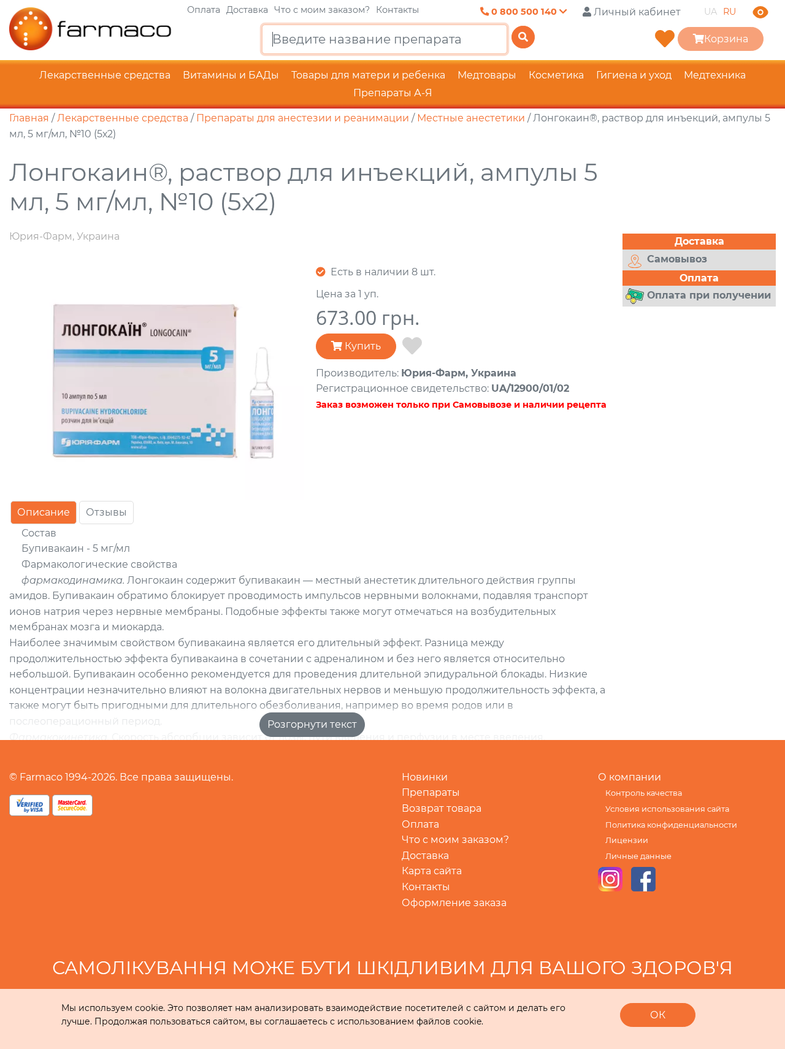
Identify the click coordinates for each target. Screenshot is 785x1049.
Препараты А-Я (392, 93)
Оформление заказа (454, 903)
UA (710, 11)
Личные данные (638, 856)
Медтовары (487, 75)
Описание (43, 512)
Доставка (247, 9)
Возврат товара (441, 808)
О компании (629, 777)
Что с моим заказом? (322, 9)
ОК (657, 1015)
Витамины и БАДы (231, 75)
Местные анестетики (471, 118)
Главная (29, 118)
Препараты (431, 792)
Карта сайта (432, 871)
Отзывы (106, 512)
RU (729, 11)
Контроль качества (643, 793)
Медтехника (715, 75)
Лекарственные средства (104, 75)
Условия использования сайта (667, 809)
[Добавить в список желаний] (412, 346)
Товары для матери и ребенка (368, 75)
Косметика (556, 75)
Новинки (425, 777)
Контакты (397, 9)
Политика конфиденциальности (671, 825)
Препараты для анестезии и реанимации (302, 118)
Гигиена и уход (634, 75)
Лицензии (626, 840)
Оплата (203, 9)
